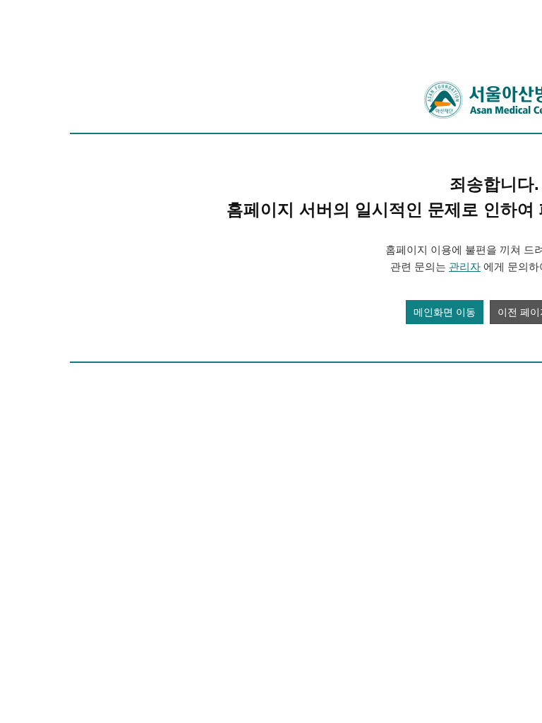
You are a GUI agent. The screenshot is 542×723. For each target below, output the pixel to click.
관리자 (465, 267)
